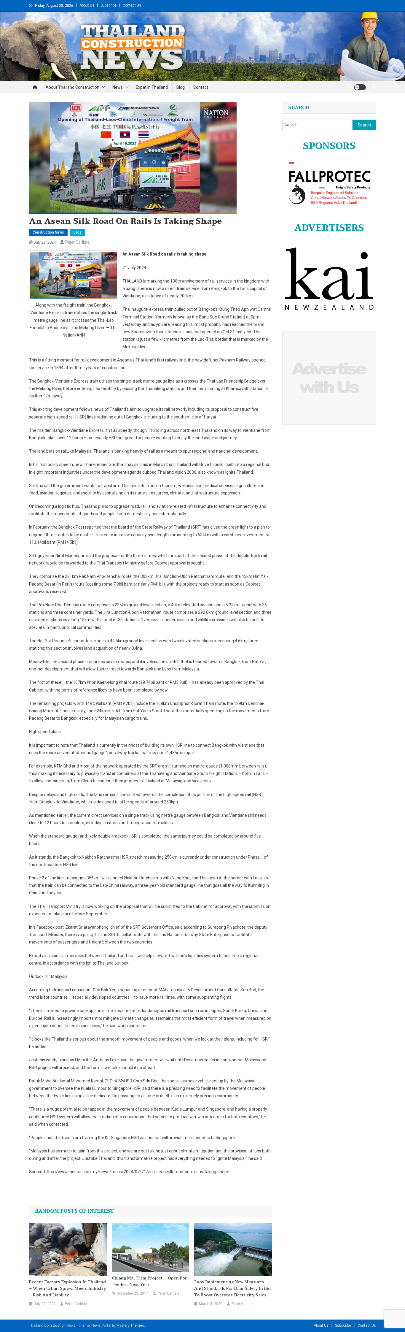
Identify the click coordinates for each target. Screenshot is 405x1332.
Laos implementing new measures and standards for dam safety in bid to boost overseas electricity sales (232, 1288)
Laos (78, 232)
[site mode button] (360, 87)
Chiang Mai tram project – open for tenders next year (149, 1281)
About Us (86, 5)
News (117, 87)
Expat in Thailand (152, 87)
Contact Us (132, 5)
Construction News (48, 232)
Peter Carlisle (77, 242)
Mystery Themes (130, 1325)
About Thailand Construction (72, 87)
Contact (200, 87)
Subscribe (109, 5)
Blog (180, 87)
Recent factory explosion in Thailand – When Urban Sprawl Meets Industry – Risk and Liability (67, 1288)
